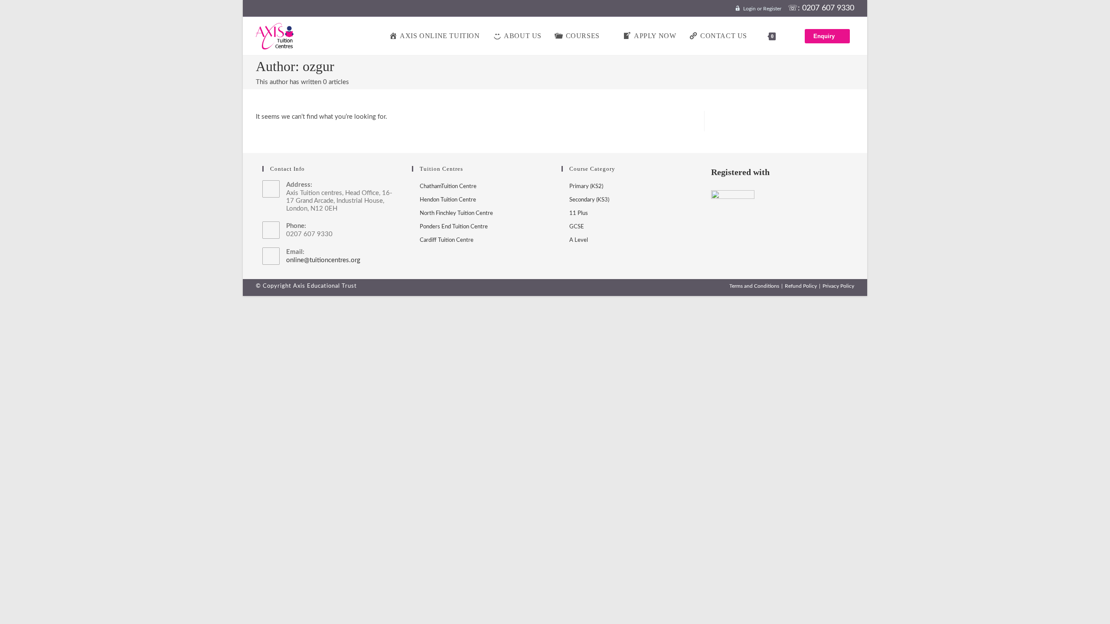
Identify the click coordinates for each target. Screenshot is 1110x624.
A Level (578, 240)
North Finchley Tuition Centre (456, 213)
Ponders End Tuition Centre (454, 227)
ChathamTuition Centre (448, 186)
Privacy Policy (838, 286)
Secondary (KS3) (589, 200)
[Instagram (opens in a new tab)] (272, 8)
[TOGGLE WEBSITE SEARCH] (791, 36)
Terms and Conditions (754, 286)
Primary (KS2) (586, 186)
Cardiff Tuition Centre (446, 240)
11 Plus (578, 213)
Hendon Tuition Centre (448, 200)
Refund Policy (801, 286)
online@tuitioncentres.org (323, 260)
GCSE (576, 227)
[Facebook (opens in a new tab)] (261, 8)
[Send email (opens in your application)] (284, 8)
